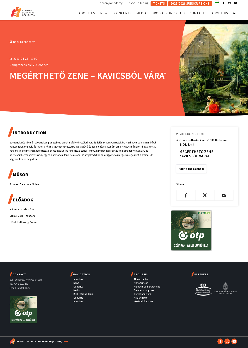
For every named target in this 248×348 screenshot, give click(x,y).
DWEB (65, 341)
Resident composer (144, 290)
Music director (141, 297)
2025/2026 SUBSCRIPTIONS (189, 3)
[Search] (234, 13)
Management (141, 283)
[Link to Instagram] (229, 3)
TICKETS (159, 3)
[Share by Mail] (223, 195)
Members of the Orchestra (147, 286)
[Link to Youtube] (235, 3)
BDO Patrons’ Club (83, 294)
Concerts (78, 286)
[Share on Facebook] (186, 195)
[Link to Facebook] (223, 3)
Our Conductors (142, 294)
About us (78, 279)
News (76, 283)
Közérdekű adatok (143, 301)
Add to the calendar (191, 169)
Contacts (78, 297)
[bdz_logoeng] (22, 11)
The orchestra (141, 279)
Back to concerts (23, 42)
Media (76, 290)
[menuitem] (110, 3)
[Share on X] (204, 195)
